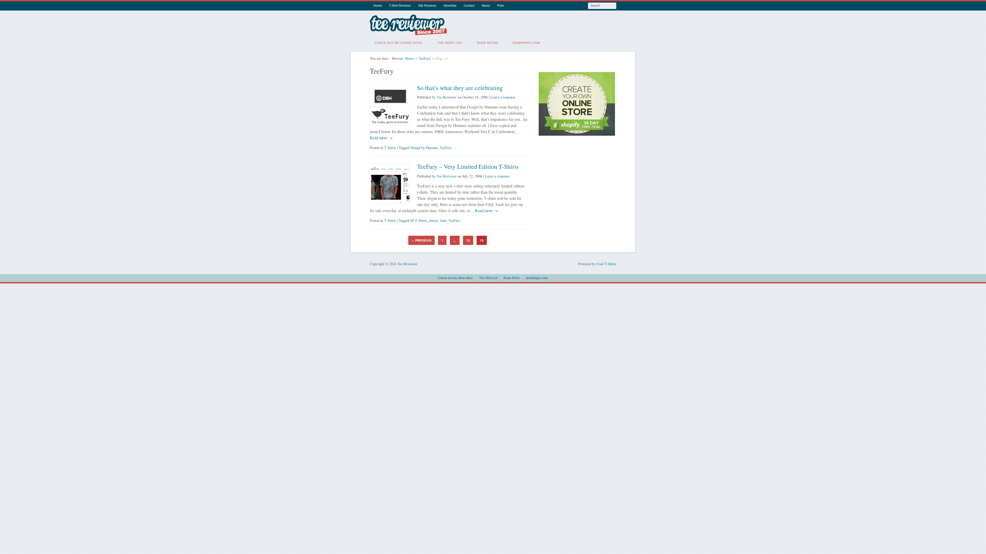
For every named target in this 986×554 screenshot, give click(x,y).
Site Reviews (427, 5)
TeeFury (425, 58)
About (486, 5)
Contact (469, 5)
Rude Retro (487, 42)
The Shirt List (450, 42)
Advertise (450, 5)
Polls (500, 5)
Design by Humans (424, 147)
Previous (421, 240)
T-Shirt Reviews (400, 5)
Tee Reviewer (447, 97)
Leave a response (502, 97)
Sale (443, 220)
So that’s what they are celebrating (460, 88)
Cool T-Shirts (606, 263)
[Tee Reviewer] (408, 31)
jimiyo (433, 220)
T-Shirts (390, 147)
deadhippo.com (526, 42)
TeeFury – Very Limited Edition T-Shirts (468, 166)
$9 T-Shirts (418, 220)
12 (468, 240)
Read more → (381, 137)
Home (377, 5)
